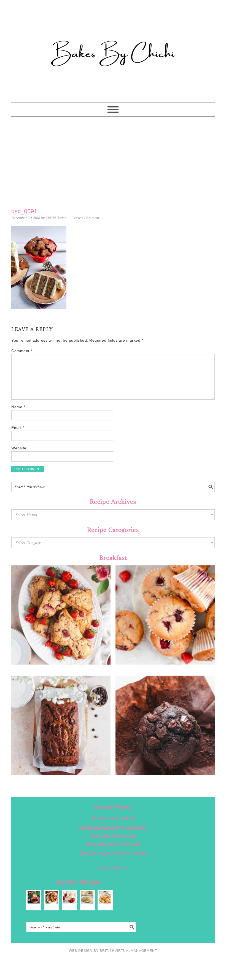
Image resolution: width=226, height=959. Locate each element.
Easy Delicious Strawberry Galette (113, 853)
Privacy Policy (113, 868)
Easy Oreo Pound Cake (113, 835)
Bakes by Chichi (113, 29)
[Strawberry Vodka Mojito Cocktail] (34, 897)
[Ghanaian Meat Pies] (87, 897)
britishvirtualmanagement (128, 951)
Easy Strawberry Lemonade (113, 844)
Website (18, 448)
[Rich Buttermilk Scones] (105, 897)
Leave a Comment (85, 218)
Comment (21, 351)
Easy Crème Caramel (113, 817)
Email (18, 427)
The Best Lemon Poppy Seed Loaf (113, 826)
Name (18, 407)
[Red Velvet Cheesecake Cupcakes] (69, 897)
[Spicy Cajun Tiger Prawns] (51, 897)
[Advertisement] (113, 160)
